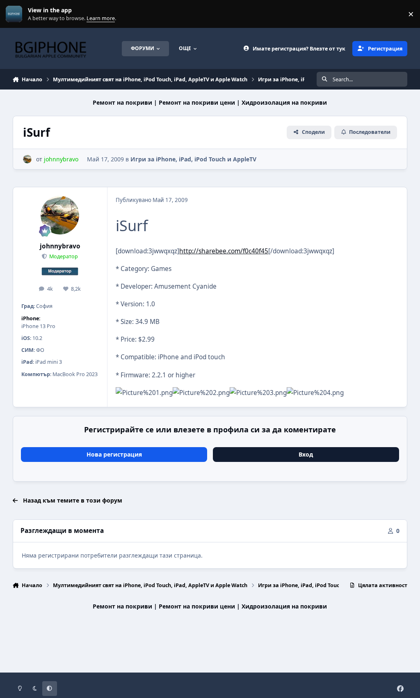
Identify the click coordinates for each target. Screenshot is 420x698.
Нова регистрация (114, 454)
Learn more (16, 14)
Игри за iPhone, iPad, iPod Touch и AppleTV (193, 159)
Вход (306, 454)
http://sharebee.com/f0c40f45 (223, 251)
